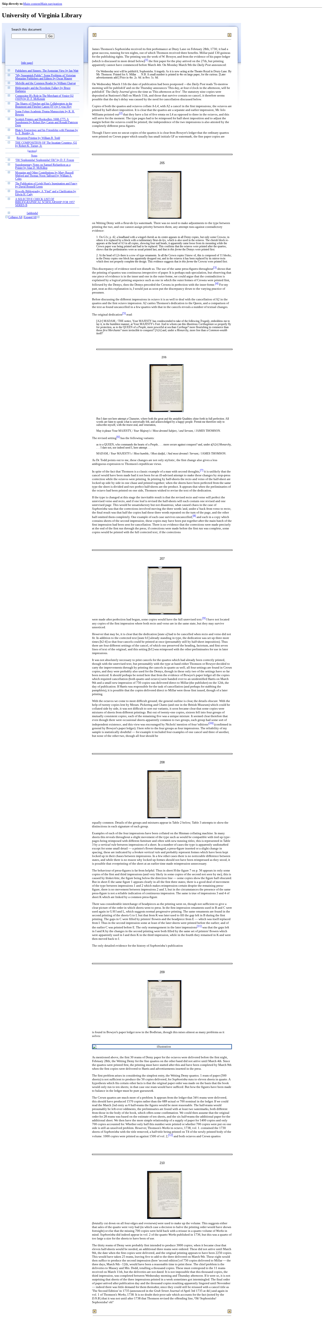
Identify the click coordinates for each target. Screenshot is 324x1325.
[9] (204, 618)
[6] (118, 437)
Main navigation (51, 3)
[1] (146, 60)
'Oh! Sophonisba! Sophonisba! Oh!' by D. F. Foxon (44, 160)
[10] (211, 723)
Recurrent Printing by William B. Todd (38, 138)
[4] (216, 283)
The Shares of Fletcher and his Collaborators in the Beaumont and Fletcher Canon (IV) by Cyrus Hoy (43, 105)
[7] (201, 470)
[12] (170, 1135)
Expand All (30, 217)
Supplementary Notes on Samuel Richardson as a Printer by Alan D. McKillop (42, 166)
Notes (34, 155)
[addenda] (32, 213)
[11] (199, 926)
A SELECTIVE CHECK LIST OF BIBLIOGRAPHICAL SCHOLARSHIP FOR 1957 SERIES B (45, 202)
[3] (215, 267)
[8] (194, 516)
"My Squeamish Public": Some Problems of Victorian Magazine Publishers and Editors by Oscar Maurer (45, 77)
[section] (32, 150)
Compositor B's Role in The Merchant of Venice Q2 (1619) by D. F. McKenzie (44, 97)
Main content (32, 3)
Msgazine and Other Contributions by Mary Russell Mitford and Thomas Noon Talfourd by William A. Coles (44, 175)
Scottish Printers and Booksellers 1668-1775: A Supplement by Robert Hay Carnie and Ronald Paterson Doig (46, 122)
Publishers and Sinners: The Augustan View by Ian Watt (46, 70)
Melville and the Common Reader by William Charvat (45, 83)
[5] (124, 313)
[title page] (27, 62)
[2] (120, 113)
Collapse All (15, 217)
